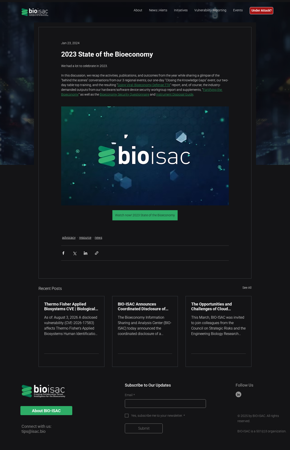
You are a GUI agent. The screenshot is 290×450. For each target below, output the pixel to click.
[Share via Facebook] (63, 253)
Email (130, 395)
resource (85, 237)
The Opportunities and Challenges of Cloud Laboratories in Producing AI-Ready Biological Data (218, 306)
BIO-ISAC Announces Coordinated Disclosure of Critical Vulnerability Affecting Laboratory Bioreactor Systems (141, 306)
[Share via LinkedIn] (85, 253)
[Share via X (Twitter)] (74, 253)
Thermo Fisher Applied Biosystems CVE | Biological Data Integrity (69, 306)
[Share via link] (96, 253)
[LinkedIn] (238, 394)
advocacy (69, 237)
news (98, 237)
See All (246, 287)
